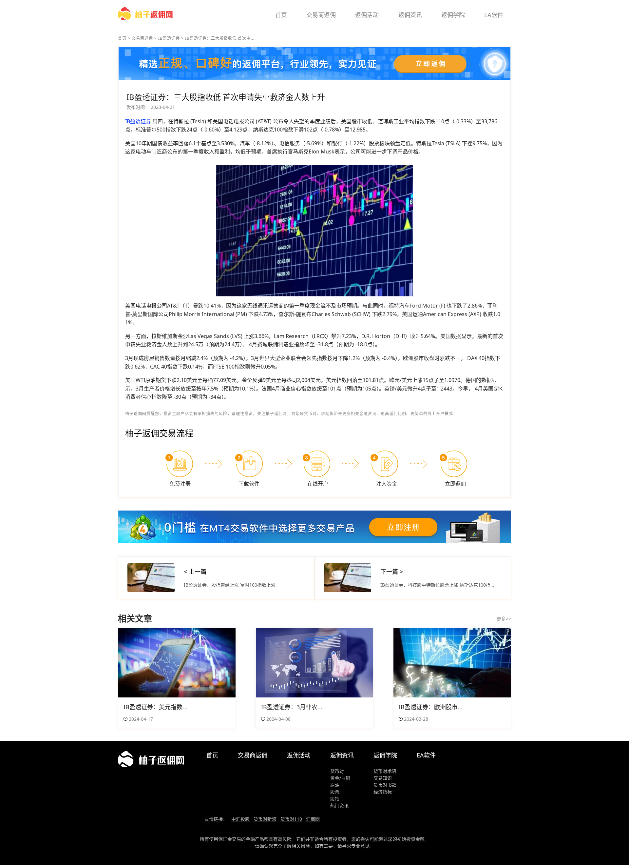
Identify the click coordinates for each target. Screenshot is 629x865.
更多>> (504, 618)
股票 (334, 792)
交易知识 (382, 778)
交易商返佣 (321, 15)
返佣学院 (453, 15)
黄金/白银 (340, 778)
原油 (334, 785)
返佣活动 (367, 15)
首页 (281, 15)
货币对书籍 (384, 785)
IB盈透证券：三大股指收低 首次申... (220, 38)
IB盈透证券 (169, 38)
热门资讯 (339, 805)
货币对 (337, 771)
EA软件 (493, 15)
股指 (334, 798)
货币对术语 (384, 771)
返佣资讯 (410, 15)
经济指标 (382, 792)
